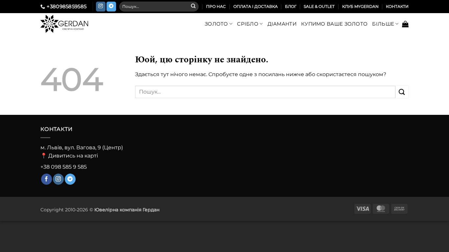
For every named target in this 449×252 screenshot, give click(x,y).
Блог (290, 6)
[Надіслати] (193, 6)
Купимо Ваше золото (334, 24)
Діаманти (282, 24)
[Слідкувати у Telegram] (111, 6)
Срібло (247, 24)
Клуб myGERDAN (360, 6)
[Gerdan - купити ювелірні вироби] (75, 23)
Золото (216, 24)
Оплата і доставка (255, 6)
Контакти (397, 6)
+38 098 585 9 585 (63, 167)
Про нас (216, 6)
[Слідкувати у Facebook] (46, 179)
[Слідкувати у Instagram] (101, 6)
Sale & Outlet (319, 6)
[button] (405, 24)
